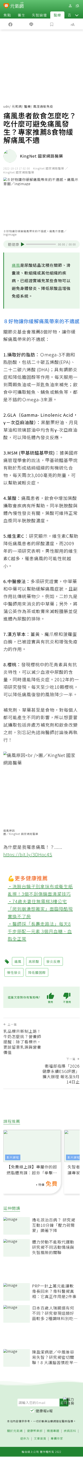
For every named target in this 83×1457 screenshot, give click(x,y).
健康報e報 (44, 1411)
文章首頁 (40, 1438)
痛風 (16, 265)
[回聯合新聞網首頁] (6, 6)
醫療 (57, 15)
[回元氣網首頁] (16, 5)
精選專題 (53, 1431)
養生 (21, 15)
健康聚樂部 (34, 1431)
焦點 (7, 15)
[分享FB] (10, 23)
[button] (77, 15)
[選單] (77, 6)
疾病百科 (70, 1431)
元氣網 (17, 106)
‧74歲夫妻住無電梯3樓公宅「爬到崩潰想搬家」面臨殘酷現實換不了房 (40, 908)
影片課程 (13, 1157)
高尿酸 (34, 961)
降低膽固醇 (37, 972)
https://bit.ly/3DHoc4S (27, 854)
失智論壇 (39, 15)
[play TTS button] (23, 244)
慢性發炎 (14, 972)
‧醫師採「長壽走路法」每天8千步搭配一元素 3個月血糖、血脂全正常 (40, 931)
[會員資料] (70, 6)
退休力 (24, 1438)
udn (6, 106)
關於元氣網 (15, 1431)
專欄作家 (57, 1438)
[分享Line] (31, 23)
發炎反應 (53, 961)
